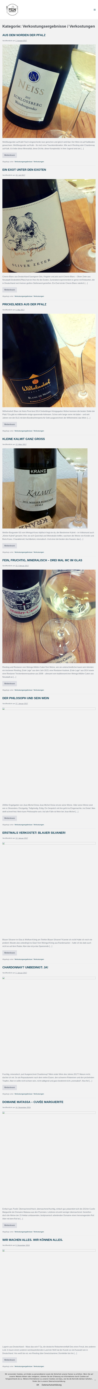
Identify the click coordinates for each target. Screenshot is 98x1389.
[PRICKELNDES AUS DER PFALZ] (49, 360)
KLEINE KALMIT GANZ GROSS (23, 439)
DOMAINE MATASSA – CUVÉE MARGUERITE (32, 1102)
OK (37, 1385)
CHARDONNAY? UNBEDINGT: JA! (25, 967)
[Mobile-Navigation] (95, 10)
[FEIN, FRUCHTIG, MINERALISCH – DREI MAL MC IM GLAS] (49, 616)
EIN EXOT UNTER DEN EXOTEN (24, 169)
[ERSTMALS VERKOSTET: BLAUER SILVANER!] (49, 889)
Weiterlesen (10, 154)
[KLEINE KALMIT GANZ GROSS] (44, 488)
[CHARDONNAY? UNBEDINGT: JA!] (49, 1023)
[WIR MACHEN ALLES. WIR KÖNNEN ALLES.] (49, 1296)
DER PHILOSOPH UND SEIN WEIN (25, 698)
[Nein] (95, 1380)
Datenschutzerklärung (52, 1385)
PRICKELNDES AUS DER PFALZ (24, 304)
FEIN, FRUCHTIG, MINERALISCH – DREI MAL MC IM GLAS (42, 560)
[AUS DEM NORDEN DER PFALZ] (49, 91)
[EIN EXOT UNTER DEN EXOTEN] (49, 226)
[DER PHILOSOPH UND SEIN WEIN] (49, 754)
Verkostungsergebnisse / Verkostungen (29, 162)
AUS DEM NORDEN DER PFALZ (24, 35)
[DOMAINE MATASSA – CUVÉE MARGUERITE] (49, 1158)
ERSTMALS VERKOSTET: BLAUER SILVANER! (34, 832)
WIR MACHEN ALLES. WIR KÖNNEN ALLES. (32, 1239)
